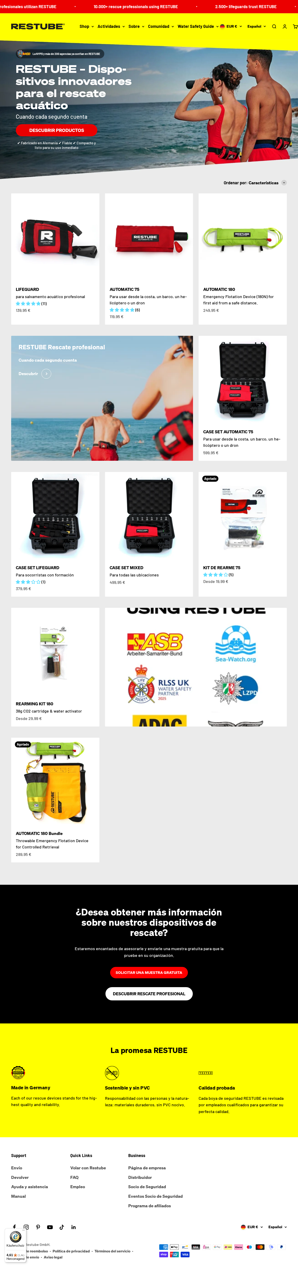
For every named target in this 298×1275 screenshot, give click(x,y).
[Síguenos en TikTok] (62, 1227)
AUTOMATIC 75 (124, 289)
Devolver (20, 1177)
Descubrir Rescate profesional (149, 993)
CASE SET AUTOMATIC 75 (228, 431)
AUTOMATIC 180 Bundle (39, 833)
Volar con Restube (88, 1168)
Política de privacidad (71, 1251)
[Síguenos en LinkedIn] (74, 1227)
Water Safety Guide (196, 26)
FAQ (74, 1177)
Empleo (77, 1186)
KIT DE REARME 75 (221, 567)
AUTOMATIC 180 (219, 289)
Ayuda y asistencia (29, 1186)
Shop (84, 26)
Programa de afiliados (149, 1205)
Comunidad (158, 26)
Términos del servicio (112, 1251)
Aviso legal (53, 1257)
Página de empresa (147, 1168)
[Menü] (23, 1231)
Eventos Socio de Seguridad (155, 1196)
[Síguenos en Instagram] (26, 1227)
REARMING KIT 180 (34, 703)
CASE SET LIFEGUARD (37, 567)
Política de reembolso (29, 1251)
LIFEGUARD (27, 289)
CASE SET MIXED (126, 567)
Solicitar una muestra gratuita (149, 972)
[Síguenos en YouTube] (50, 1227)
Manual (18, 1196)
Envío (16, 1168)
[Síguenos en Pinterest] (38, 1227)
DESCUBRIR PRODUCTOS (56, 130)
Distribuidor (140, 1177)
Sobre (134, 26)
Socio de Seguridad (147, 1186)
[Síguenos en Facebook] (14, 1227)
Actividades (109, 26)
